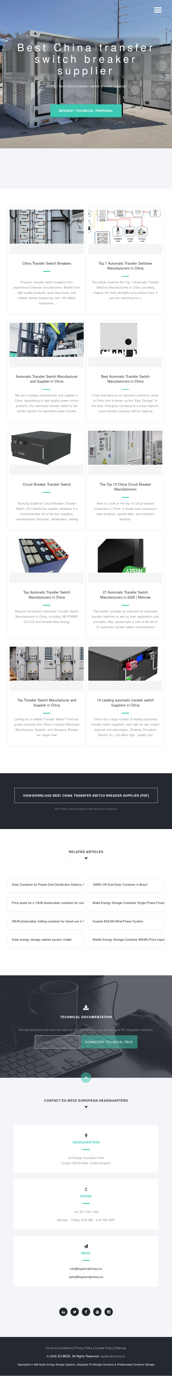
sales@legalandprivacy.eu (86, 1277)
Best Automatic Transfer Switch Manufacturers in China (125, 379)
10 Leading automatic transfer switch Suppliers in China (125, 702)
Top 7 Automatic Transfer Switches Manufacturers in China (125, 266)
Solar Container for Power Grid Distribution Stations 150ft (48, 884)
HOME (51, 86)
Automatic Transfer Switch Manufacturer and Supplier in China (47, 379)
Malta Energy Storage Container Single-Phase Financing (129, 902)
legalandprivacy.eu (112, 1356)
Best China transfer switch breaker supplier (92, 86)
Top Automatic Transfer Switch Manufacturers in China (46, 595)
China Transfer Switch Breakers (46, 263)
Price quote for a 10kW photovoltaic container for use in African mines (48, 902)
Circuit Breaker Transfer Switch (47, 484)
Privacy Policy (83, 1348)
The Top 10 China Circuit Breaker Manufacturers (125, 487)
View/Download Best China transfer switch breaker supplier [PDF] (86, 795)
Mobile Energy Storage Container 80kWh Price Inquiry (129, 939)
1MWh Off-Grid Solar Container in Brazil (120, 884)
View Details (45, 231)
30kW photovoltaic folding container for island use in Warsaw (48, 921)
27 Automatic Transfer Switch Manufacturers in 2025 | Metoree (125, 595)
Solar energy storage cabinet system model (41, 939)
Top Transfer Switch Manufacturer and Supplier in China (46, 702)
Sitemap (120, 1348)
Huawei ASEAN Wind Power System (118, 921)
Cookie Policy (104, 1348)
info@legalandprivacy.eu (86, 1268)
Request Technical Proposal (86, 111)
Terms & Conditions (59, 1348)
